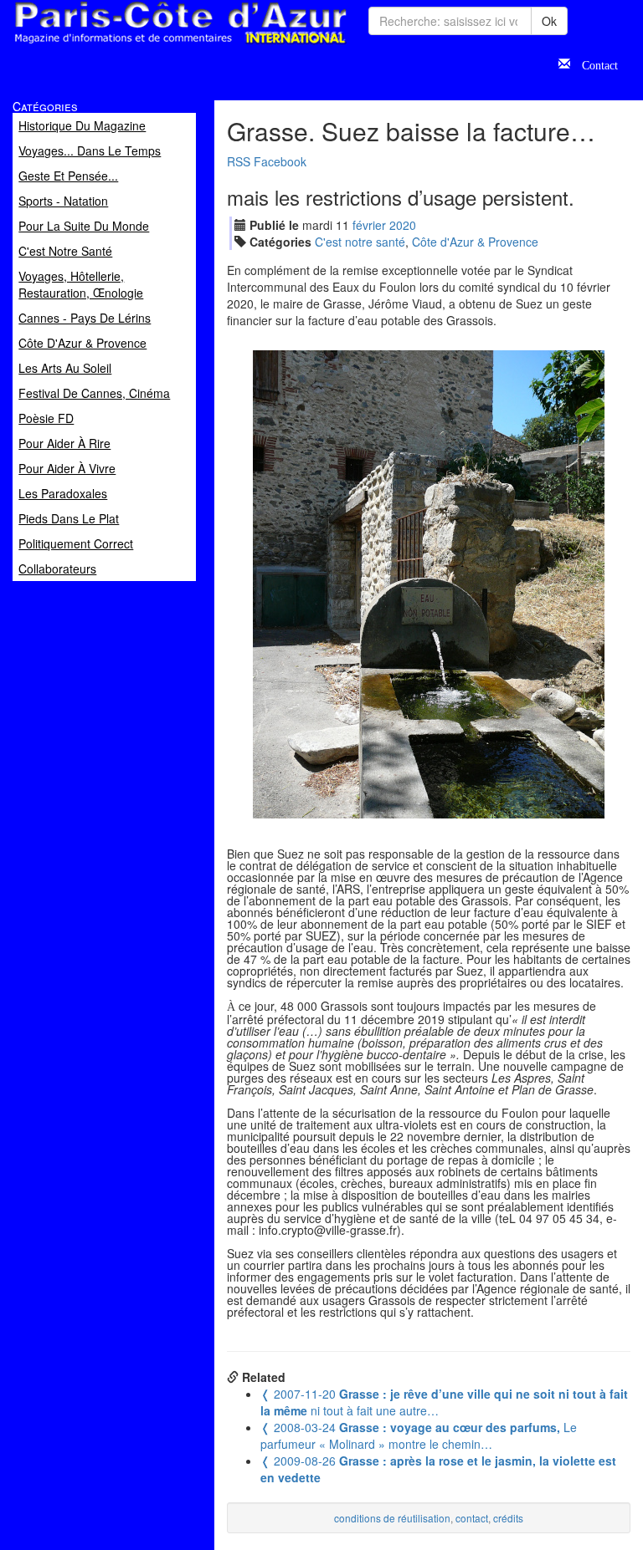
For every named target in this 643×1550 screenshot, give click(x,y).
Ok (549, 21)
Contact (594, 63)
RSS (238, 161)
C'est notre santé (360, 241)
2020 (402, 225)
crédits (508, 1518)
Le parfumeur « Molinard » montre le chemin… (418, 1435)
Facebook (280, 161)
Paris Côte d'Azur (143, 44)
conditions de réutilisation (392, 1518)
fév (369, 225)
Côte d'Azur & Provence (475, 241)
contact (471, 1518)
